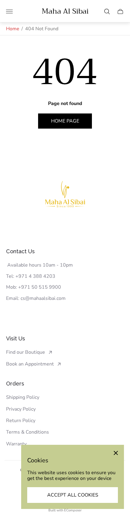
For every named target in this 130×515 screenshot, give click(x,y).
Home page (65, 121)
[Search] (107, 11)
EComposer (73, 510)
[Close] (115, 453)
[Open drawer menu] (9, 11)
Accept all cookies (72, 495)
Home (12, 28)
